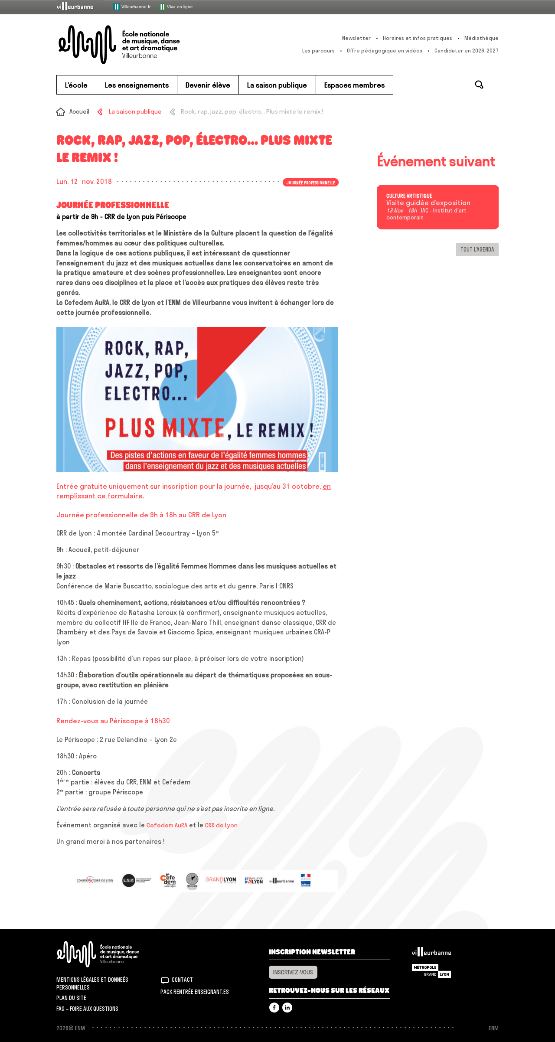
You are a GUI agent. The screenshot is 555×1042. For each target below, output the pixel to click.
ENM (109, 954)
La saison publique (135, 111)
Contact (182, 979)
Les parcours (318, 50)
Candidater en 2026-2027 (466, 50)
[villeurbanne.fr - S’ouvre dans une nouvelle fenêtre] (80, 6)
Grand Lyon (431, 971)
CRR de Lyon (221, 825)
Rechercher (479, 84)
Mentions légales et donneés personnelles (92, 983)
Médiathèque (481, 38)
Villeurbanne (431, 954)
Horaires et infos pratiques (417, 38)
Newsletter (356, 38)
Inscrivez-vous (293, 972)
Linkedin (287, 1007)
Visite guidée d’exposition (428, 202)
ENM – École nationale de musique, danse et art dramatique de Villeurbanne (136, 44)
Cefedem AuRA (167, 825)
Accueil (79, 111)
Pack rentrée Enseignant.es (194, 991)
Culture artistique (409, 196)
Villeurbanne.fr (135, 6)
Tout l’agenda (477, 249)
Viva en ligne (179, 6)
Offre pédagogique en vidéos (384, 50)
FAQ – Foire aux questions (87, 1008)
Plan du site (71, 997)
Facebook (274, 1007)
